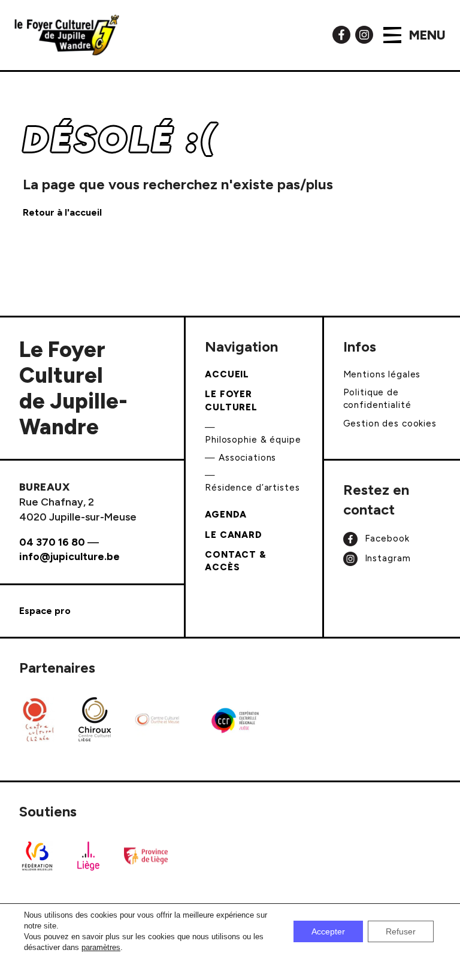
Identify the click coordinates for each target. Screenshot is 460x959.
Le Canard (233, 535)
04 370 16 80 (52, 542)
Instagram (386, 558)
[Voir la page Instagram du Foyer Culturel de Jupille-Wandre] (364, 34)
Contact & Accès (236, 561)
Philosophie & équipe (253, 439)
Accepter (328, 931)
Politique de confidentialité (377, 398)
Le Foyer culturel (231, 400)
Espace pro (45, 610)
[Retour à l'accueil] (66, 35)
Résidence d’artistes (252, 487)
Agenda (226, 514)
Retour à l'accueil (62, 212)
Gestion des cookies (390, 423)
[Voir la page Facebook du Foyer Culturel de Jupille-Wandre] (341, 34)
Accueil (227, 374)
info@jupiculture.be (69, 556)
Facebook (386, 538)
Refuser (401, 931)
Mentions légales (382, 374)
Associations (247, 457)
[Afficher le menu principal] (392, 35)
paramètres (100, 947)
